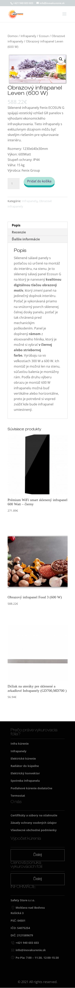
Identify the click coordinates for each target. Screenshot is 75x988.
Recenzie (19, 232)
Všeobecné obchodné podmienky (34, 830)
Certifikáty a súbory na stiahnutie (34, 815)
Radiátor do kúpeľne (25, 766)
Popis (16, 225)
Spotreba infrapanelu (25, 781)
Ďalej (37, 855)
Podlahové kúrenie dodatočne (31, 788)
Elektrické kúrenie (23, 758)
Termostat (18, 795)
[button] (60, 59)
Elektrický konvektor (25, 773)
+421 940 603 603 (23, 3)
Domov (13, 36)
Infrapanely (28, 36)
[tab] (37, 225)
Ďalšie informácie (26, 239)
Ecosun (44, 36)
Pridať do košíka (39, 181)
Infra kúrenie (20, 743)
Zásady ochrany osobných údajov (34, 823)
